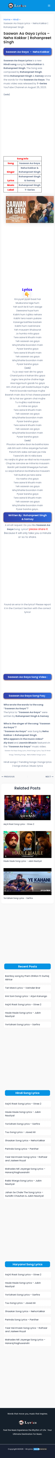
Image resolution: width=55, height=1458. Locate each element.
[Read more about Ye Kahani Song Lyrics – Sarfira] (27, 881)
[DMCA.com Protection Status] (40, 1449)
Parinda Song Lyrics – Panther (22, 1148)
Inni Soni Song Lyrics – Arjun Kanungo (26, 996)
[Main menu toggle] (49, 6)
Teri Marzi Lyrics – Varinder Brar (22, 987)
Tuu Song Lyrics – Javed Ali (20, 1132)
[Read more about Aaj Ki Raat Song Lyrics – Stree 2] (27, 807)
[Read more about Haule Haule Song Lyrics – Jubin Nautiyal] (27, 844)
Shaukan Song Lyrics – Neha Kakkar (25, 1140)
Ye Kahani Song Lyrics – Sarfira (18, 898)
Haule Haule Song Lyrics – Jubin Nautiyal (23, 861)
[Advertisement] (27, 127)
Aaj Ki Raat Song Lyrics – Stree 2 (19, 824)
